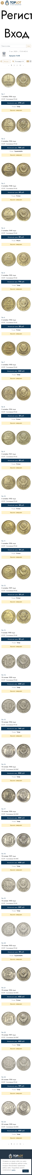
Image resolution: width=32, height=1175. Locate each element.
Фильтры (6, 61)
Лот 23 (3, 1077)
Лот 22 (3, 1032)
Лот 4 (3, 228)
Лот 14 (3, 675)
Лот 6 (3, 317)
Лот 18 (3, 854)
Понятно (25, 1171)
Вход (17, 33)
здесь (13, 1170)
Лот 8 (3, 407)
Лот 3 (3, 183)
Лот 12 (3, 586)
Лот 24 (3, 1122)
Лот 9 (3, 452)
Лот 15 (3, 720)
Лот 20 (3, 943)
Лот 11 (3, 541)
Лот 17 (3, 809)
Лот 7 (3, 362)
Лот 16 (3, 764)
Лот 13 (3, 630)
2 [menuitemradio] (14, 65)
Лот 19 (3, 898)
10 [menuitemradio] (20, 65)
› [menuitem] (23, 65)
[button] (2, 3)
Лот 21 (3, 988)
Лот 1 (3, 94)
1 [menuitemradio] (11, 65)
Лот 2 (3, 139)
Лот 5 (3, 273)
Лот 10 (3, 496)
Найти (28, 46)
